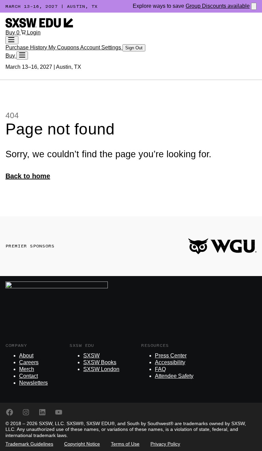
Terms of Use (125, 444)
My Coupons (64, 47)
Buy (10, 32)
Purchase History (26, 47)
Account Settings (101, 47)
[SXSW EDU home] (39, 26)
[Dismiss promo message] (254, 6)
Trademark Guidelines (29, 444)
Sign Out (134, 47)
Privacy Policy (165, 444)
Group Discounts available (218, 6)
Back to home (27, 176)
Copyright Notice (82, 444)
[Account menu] (11, 40)
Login (34, 32)
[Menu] (22, 55)
